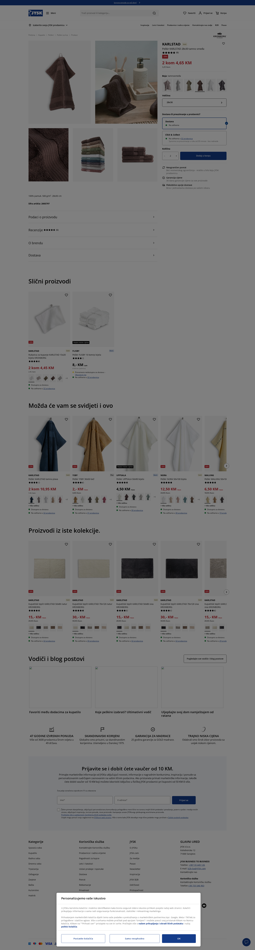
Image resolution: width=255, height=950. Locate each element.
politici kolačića (69, 926)
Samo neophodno (134, 938)
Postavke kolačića (83, 938)
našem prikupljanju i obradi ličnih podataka (161, 923)
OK (178, 938)
